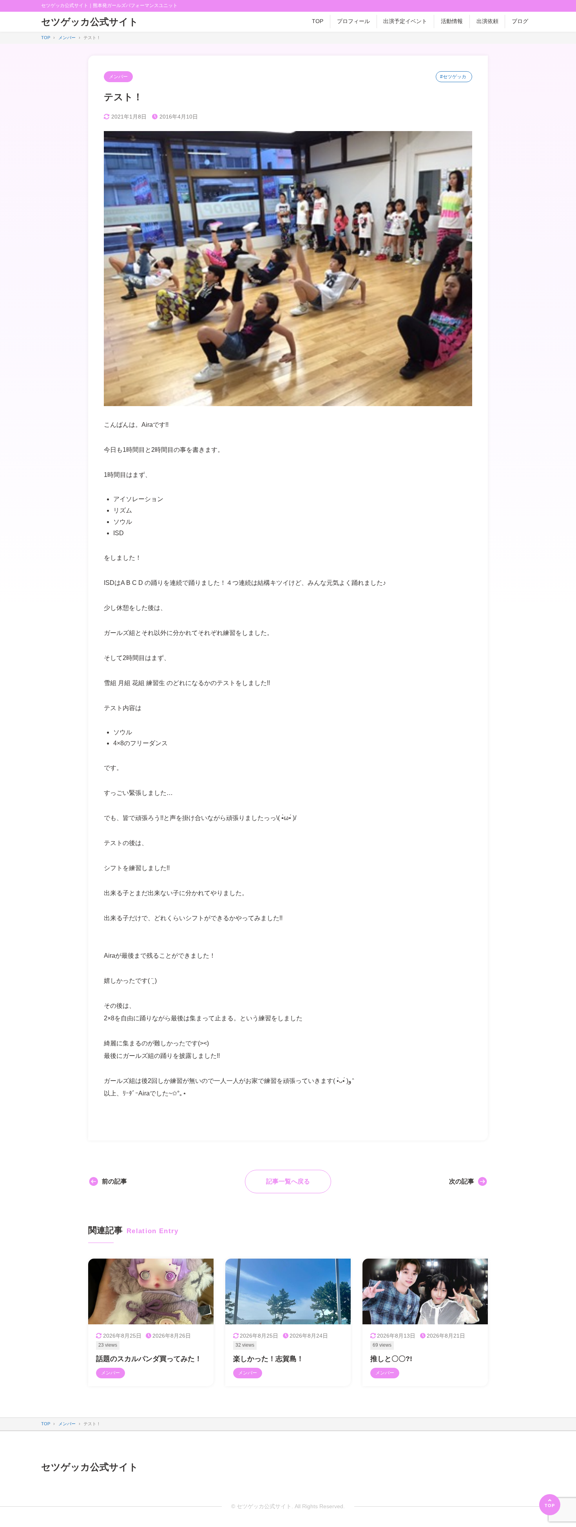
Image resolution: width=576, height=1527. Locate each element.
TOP (317, 21)
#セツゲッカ (453, 76)
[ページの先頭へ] (549, 1504)
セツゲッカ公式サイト (89, 21)
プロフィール (353, 21)
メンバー (118, 76)
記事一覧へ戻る (288, 1181)
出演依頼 (487, 21)
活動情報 (452, 21)
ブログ (520, 21)
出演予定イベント (405, 21)
